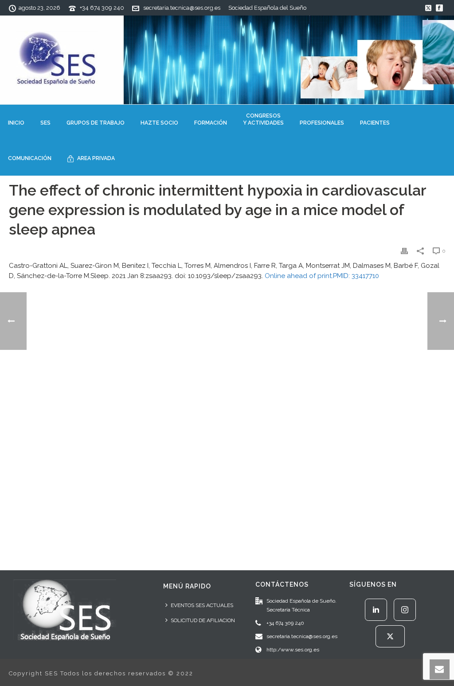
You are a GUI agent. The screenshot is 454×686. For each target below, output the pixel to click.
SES (45, 123)
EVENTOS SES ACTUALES (202, 605)
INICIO (16, 123)
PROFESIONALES (322, 123)
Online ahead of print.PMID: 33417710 (322, 276)
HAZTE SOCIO (159, 123)
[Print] (404, 251)
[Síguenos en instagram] (405, 610)
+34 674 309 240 (102, 7)
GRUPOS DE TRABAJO (96, 123)
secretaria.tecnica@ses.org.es (181, 7)
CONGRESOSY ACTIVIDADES (263, 119)
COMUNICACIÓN (29, 158)
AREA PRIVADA (96, 158)
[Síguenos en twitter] (390, 636)
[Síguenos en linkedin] (376, 610)
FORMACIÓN (210, 123)
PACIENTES (375, 123)
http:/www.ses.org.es (292, 650)
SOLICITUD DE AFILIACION (203, 620)
